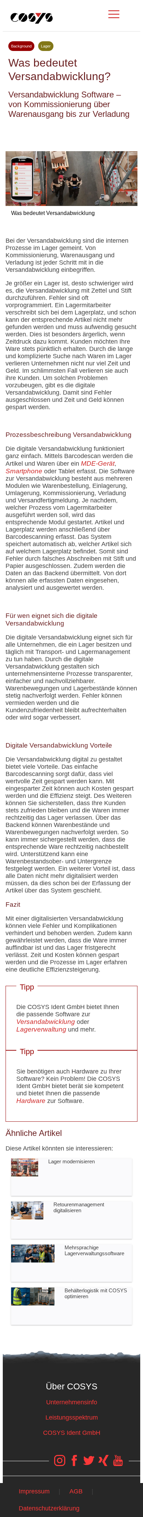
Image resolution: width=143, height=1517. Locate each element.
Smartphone (24, 471)
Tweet (71, 132)
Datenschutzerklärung (49, 1508)
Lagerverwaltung (41, 1029)
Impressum (34, 1491)
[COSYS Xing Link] (103, 1463)
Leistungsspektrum (71, 1417)
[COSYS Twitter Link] (88, 1463)
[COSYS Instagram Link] (59, 1463)
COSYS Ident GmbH (71, 1432)
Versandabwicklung (45, 1021)
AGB (76, 1491)
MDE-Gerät (98, 463)
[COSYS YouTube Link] (118, 1463)
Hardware (30, 1100)
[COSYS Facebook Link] (74, 1463)
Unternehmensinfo (71, 1402)
